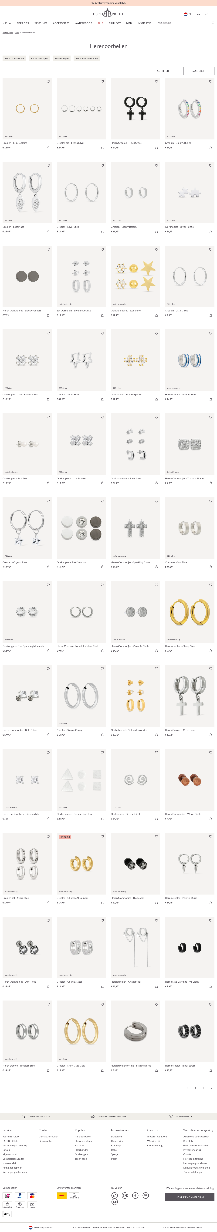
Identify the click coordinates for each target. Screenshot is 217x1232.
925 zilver (40, 23)
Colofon (187, 1154)
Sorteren (199, 70)
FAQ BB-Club (10, 1140)
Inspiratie (144, 23)
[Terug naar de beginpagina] (108, 12)
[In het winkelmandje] (48, 147)
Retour (6, 1149)
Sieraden (23, 23)
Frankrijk (116, 1145)
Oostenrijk (117, 1140)
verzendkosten (119, 1227)
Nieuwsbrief (9, 1163)
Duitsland (116, 1136)
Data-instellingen (193, 1172)
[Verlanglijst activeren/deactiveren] (48, 81)
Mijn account (10, 1154)
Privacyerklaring (192, 1149)
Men (129, 23)
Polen (114, 1158)
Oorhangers (81, 1154)
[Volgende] (210, 1088)
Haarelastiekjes (83, 1140)
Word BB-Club (11, 1136)
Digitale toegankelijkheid (196, 1167)
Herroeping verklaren (195, 1163)
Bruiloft (115, 23)
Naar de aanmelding (190, 1197)
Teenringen (81, 1158)
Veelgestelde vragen (13, 1158)
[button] (198, 14)
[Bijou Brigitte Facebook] (135, 1195)
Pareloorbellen (83, 1136)
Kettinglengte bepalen (15, 1171)
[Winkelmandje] (213, 14)
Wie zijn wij (153, 1140)
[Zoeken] (213, 22)
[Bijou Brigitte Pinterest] (145, 1195)
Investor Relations (157, 1136)
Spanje (114, 1154)
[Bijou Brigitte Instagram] (125, 1195)
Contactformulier (48, 1136)
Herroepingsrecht (193, 1158)
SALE (100, 23)
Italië (114, 1149)
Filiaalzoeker (46, 1140)
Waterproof (83, 23)
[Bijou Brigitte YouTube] (114, 1202)
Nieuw (7, 23)
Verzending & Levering (15, 1145)
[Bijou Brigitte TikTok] (114, 1195)
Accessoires (61, 23)
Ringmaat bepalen (12, 1167)
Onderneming (155, 1145)
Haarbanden (81, 1149)
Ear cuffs (79, 1145)
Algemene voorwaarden (196, 1136)
